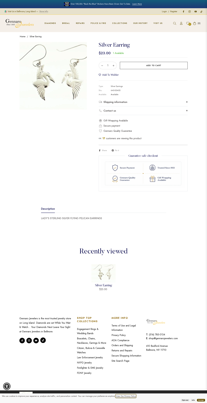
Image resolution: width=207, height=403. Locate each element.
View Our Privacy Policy (126, 396)
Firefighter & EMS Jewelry (90, 368)
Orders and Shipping (122, 345)
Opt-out (185, 400)
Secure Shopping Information (126, 355)
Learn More (137, 3)
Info (193, 400)
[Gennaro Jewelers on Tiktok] (201, 11)
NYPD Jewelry (84, 362)
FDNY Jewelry (84, 373)
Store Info (43, 11)
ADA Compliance (120, 340)
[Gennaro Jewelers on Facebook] (183, 11)
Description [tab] (48, 209)
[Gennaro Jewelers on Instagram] (189, 11)
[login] (181, 23)
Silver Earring (103, 285)
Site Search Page (120, 361)
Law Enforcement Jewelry (90, 357)
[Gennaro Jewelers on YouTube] (195, 11)
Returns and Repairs (122, 350)
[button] (174, 23)
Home (22, 36)
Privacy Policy (119, 335)
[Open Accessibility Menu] (7, 386)
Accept (201, 400)
